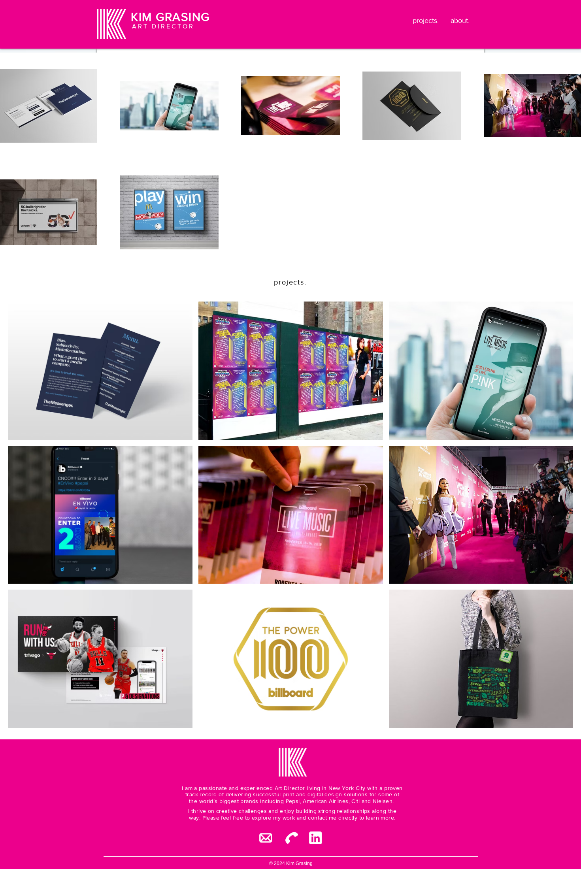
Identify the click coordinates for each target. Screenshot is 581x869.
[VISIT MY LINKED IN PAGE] (315, 837)
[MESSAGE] (265, 837)
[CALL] (291, 837)
